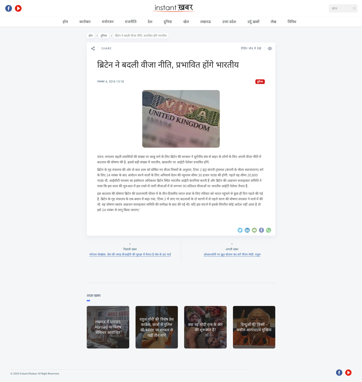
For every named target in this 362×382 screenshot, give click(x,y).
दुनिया (168, 21)
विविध (292, 21)
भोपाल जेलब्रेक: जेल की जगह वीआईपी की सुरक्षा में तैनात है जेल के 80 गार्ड (130, 254)
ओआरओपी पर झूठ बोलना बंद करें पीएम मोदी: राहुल (232, 254)
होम (65, 21)
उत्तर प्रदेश (229, 21)
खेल (186, 21)
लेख (273, 21)
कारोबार (84, 21)
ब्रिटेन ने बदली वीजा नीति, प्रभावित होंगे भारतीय (168, 64)
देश (150, 21)
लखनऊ (205, 21)
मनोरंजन (108, 21)
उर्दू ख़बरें (253, 21)
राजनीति (130, 21)
